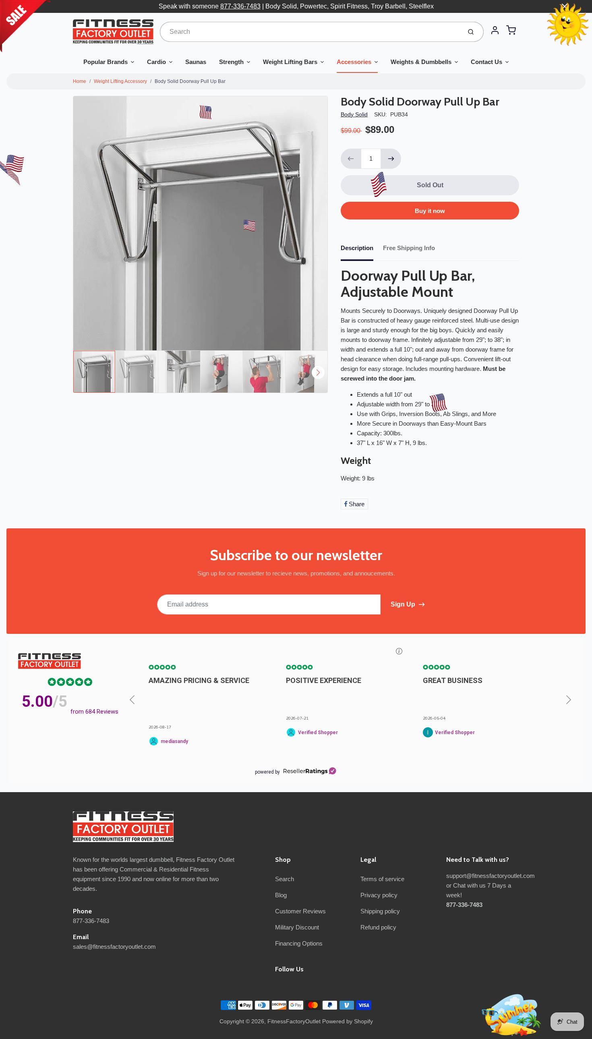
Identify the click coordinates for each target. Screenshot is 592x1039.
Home (79, 81)
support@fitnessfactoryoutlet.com (490, 875)
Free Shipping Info (409, 247)
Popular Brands (105, 61)
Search (284, 878)
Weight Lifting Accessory (120, 81)
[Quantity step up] (391, 159)
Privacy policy (378, 895)
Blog (281, 895)
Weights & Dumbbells (421, 61)
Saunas (195, 61)
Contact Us (486, 61)
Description (357, 247)
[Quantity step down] (351, 159)
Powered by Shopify (347, 1021)
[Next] (318, 372)
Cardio (156, 61)
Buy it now (430, 210)
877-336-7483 (240, 6)
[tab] (362, 250)
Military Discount (297, 927)
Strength (231, 61)
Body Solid (354, 114)
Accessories (354, 61)
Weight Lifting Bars (290, 61)
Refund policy (378, 927)
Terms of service (382, 878)
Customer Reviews (300, 911)
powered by (267, 772)
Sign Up (403, 604)
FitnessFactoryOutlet (294, 1021)
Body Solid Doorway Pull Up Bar (190, 81)
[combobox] (310, 32)
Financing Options (299, 943)
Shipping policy (380, 911)
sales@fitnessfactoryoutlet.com (114, 946)
